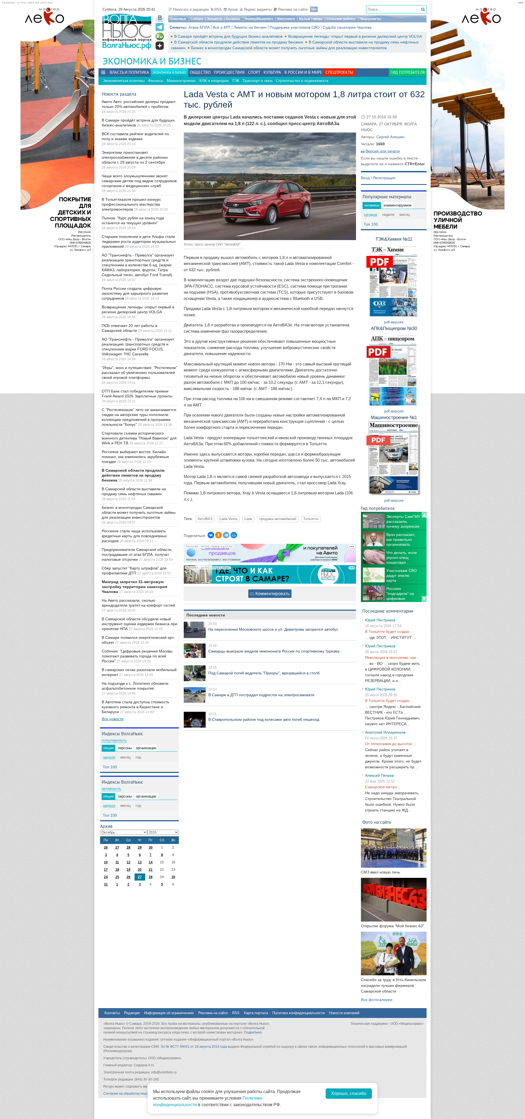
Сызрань (233, 19)
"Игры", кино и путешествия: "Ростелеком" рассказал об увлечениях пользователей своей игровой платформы (139, 372)
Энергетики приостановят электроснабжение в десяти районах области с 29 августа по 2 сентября (135, 157)
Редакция (132, 1013)
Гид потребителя (407, 72)
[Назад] (424, 515)
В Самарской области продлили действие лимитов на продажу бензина (239, 42)
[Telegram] (226, 535)
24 (106, 877)
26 (106, 847)
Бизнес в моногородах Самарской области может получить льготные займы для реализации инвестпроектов (289, 48)
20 (140, 870)
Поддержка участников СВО (295, 27)
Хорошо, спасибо (348, 1093)
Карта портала (256, 1013)
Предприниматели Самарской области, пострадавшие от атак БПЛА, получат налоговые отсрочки (137, 554)
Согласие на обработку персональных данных (139, 1094)
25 (117, 877)
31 (106, 884)
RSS (218, 9)
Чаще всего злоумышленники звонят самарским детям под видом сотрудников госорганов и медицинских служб (139, 181)
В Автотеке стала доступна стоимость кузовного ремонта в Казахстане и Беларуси (135, 707)
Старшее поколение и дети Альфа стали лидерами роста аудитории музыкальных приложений (139, 241)
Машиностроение (181, 81)
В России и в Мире (303, 72)
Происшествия (229, 72)
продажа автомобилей (277, 519)
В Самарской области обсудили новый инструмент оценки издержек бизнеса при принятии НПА (139, 624)
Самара (196, 19)
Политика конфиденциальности (298, 1013)
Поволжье (178, 19)
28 (128, 847)
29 (140, 847)
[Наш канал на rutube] (160, 36)
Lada (248, 519)
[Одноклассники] (218, 535)
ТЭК (235, 81)
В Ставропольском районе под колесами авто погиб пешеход (263, 719)
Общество (200, 72)
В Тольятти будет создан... (389, 631)
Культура (272, 72)
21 (151, 870)
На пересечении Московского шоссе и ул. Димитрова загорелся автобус (273, 629)
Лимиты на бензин (250, 27)
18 (117, 870)
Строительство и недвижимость (302, 81)
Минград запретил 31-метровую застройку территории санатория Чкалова (134, 587)
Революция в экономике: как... (392, 657)
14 (151, 862)
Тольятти (214, 19)
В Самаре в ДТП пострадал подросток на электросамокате (261, 695)
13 (140, 862)
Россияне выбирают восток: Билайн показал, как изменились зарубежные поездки (135, 457)
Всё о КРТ (222, 27)
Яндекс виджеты (258, 9)
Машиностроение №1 (394, 417)
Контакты (112, 1013)
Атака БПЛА (199, 27)
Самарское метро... (382, 787)
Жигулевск (286, 19)
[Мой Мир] (234, 535)
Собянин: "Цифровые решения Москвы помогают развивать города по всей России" (137, 656)
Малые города (310, 19)
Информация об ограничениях (169, 1013)
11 (117, 862)
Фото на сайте (376, 822)
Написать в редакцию (191, 9)
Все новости (113, 719)
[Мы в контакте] (160, 18)
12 (128, 862)
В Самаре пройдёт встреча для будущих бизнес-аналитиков (229, 36)
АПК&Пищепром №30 (394, 328)
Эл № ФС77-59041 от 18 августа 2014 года (194, 1047)
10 (106, 862)
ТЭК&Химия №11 (393, 239)
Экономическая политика (124, 81)
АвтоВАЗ (204, 519)
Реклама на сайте (293, 9)
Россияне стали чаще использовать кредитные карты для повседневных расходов (134, 536)
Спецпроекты (339, 72)
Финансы (155, 81)
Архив (233, 9)
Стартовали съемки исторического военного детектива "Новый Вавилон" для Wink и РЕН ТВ (139, 438)
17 (106, 870)
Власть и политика (129, 72)
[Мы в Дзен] (160, 46)
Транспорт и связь (258, 81)
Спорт (254, 72)
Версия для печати (383, 151)
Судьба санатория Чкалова (347, 27)
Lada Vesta (228, 519)
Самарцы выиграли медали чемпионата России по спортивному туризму (274, 651)
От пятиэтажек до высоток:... (390, 744)
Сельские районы (340, 19)
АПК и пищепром (214, 81)
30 (151, 847)
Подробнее (253, 1032)
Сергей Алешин (390, 137)
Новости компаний (344, 1013)
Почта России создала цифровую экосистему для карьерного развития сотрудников (135, 293)
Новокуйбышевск (258, 19)
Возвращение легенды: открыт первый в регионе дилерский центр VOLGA (355, 36)
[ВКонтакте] (211, 535)
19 (128, 870)
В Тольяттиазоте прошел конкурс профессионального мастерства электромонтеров (131, 204)
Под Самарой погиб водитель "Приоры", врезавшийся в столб (264, 673)
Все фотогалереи (376, 999)
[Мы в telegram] (160, 27)
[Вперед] (424, 599)
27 (117, 847)
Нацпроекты (370, 19)
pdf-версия (394, 322)
